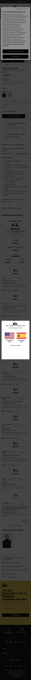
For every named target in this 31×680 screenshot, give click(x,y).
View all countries (15, 345)
